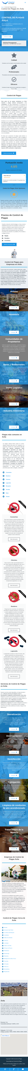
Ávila (3, 1001)
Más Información (14, 539)
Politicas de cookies (18, 1063)
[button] (2, 178)
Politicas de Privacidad (8, 1063)
